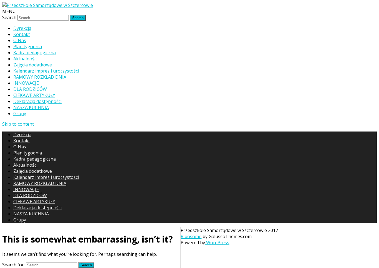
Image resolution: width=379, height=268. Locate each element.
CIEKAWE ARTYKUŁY (34, 95)
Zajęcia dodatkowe (32, 65)
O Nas (19, 40)
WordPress (217, 242)
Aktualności (25, 59)
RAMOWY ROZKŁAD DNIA (39, 77)
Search (9, 17)
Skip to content (18, 124)
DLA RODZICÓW (30, 89)
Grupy (19, 113)
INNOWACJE (26, 83)
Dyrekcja (22, 28)
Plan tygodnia (27, 46)
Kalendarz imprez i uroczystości (46, 71)
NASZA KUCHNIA (31, 107)
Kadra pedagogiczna (34, 53)
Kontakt (21, 34)
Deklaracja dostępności (37, 101)
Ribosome (191, 236)
